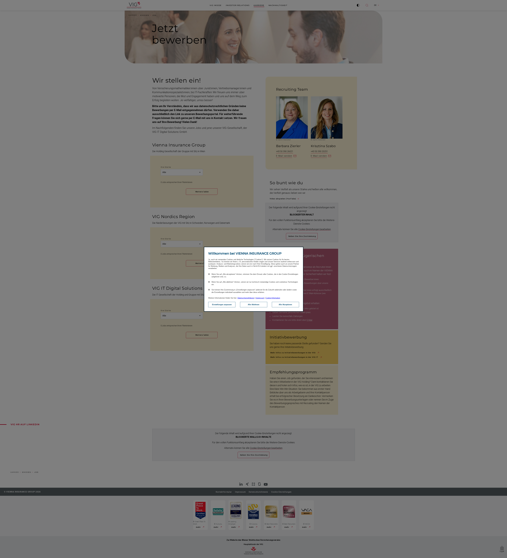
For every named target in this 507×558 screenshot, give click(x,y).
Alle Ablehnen (253, 305)
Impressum (260, 298)
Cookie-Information (273, 298)
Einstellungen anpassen (222, 305)
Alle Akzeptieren (285, 305)
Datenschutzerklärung (246, 298)
